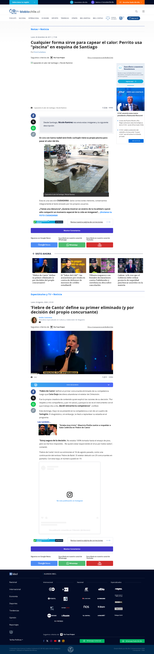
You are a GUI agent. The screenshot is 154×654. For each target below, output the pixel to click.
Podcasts (12, 18)
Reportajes (14, 625)
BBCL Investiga (85, 18)
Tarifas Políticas (15, 640)
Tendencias (65, 18)
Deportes (55, 18)
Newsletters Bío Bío (80, 2)
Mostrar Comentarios (72, 230)
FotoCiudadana (40, 52)
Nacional (22, 18)
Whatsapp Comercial (93, 641)
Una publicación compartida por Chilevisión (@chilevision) (69, 530)
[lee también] (48, 429)
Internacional (34, 18)
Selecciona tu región (20, 2)
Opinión (74, 18)
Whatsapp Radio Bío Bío (133, 641)
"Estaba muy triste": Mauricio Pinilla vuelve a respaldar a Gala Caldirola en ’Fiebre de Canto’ (85, 426)
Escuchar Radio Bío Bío (131, 2)
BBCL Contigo (98, 18)
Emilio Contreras (45, 317)
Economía (45, 18)
